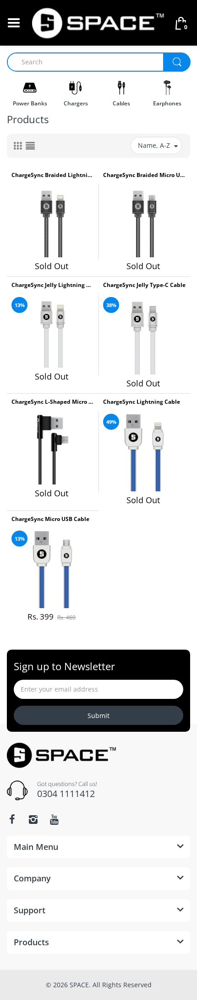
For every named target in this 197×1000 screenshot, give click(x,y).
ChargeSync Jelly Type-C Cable (144, 285)
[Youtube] (54, 819)
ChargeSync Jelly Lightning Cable (52, 285)
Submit (98, 715)
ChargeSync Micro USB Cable (50, 519)
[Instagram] (33, 819)
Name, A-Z (154, 145)
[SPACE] (98, 22)
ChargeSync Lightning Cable (141, 402)
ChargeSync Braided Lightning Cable (52, 175)
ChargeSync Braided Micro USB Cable (144, 175)
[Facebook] (12, 819)
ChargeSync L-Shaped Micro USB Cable (52, 402)
